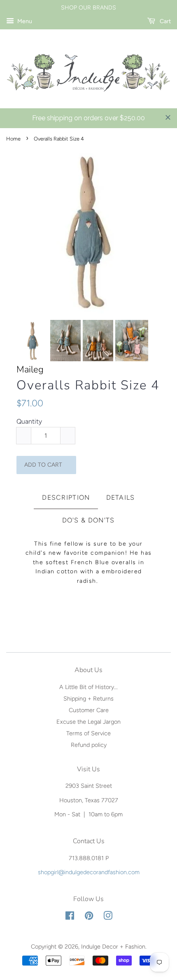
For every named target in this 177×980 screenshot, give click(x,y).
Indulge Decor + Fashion (113, 946)
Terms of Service (88, 733)
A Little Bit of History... (88, 687)
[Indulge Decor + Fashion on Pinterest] (88, 917)
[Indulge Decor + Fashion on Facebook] (70, 917)
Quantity (29, 421)
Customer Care (89, 710)
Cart (164, 21)
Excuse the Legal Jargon (88, 721)
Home (13, 139)
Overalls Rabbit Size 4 (88, 385)
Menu (24, 21)
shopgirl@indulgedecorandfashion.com (89, 872)
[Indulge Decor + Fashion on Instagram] (107, 917)
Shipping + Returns (88, 698)
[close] (168, 117)
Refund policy (89, 745)
